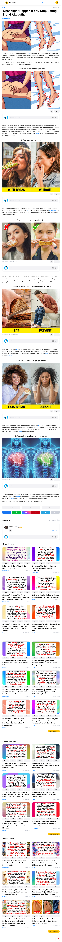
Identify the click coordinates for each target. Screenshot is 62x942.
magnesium (52, 210)
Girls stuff (34, 925)
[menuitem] (21, 2)
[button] (11, 507)
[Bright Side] (10, 3)
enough (37, 133)
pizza (39, 425)
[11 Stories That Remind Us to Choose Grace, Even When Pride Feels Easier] (46, 583)
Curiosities (4, 896)
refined (18, 496)
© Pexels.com (5, 261)
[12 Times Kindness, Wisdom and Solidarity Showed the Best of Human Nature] (16, 649)
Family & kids (35, 572)
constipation (10, 355)
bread (28, 53)
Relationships (5, 570)
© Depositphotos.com (15, 410)
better (46, 353)
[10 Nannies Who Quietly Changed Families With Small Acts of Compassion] (46, 554)
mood (20, 431)
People (33, 599)
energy (28, 210)
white (17, 349)
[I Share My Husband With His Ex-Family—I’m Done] (16, 554)
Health (4, 7)
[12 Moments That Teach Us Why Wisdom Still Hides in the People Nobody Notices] (46, 780)
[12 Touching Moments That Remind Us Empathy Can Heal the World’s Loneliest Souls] (16, 751)
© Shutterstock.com (6, 193)
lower (12, 498)
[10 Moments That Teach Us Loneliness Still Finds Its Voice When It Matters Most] (46, 751)
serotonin (37, 427)
